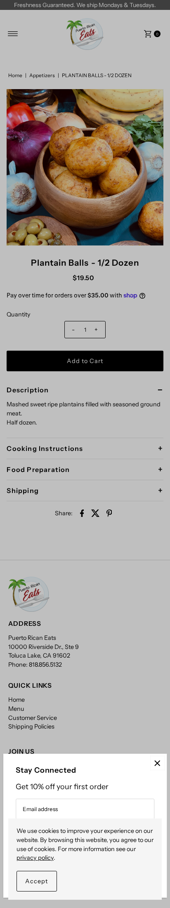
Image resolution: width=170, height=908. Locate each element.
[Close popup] (157, 763)
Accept (36, 881)
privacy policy (35, 857)
